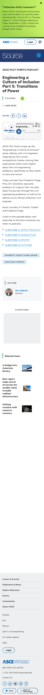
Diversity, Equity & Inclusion (21, 255)
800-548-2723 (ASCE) (12, 667)
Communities (8, 601)
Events (5, 595)
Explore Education (11, 590)
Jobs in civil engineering (13, 631)
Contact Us (7, 677)
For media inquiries (10, 637)
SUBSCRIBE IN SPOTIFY (17, 240)
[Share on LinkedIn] (24, 115)
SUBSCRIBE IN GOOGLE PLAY (20, 234)
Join (4, 620)
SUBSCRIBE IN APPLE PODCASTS (23, 230)
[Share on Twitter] (18, 115)
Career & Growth (10, 579)
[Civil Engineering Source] (12, 55)
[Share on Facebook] (13, 115)
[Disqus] (22, 457)
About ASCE (8, 606)
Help (4, 642)
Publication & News (11, 584)
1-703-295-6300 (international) (17, 672)
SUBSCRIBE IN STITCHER (18, 245)
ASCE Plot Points (14, 262)
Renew (5, 626)
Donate (5, 615)
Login (30, 42)
